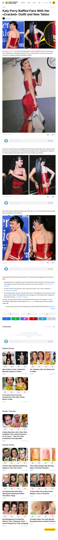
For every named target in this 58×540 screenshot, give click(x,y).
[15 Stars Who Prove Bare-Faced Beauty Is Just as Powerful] (43, 480)
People (4, 7)
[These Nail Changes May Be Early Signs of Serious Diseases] (43, 455)
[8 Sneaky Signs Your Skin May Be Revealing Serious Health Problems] (43, 508)
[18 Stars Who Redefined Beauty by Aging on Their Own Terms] (15, 455)
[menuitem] (22, 2)
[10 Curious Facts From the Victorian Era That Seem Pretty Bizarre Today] (15, 384)
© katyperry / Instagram (7, 134)
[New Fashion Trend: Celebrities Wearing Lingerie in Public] (15, 358)
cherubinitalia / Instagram (10, 290)
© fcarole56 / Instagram (21, 297)
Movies (4, 498)
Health (31, 470)
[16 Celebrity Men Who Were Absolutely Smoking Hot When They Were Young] (15, 480)
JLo (48, 299)
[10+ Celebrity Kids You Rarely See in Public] (43, 358)
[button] (10, 313)
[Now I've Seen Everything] (11, 3)
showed (35, 211)
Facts (3, 401)
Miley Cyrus (31, 301)
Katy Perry (11, 51)
